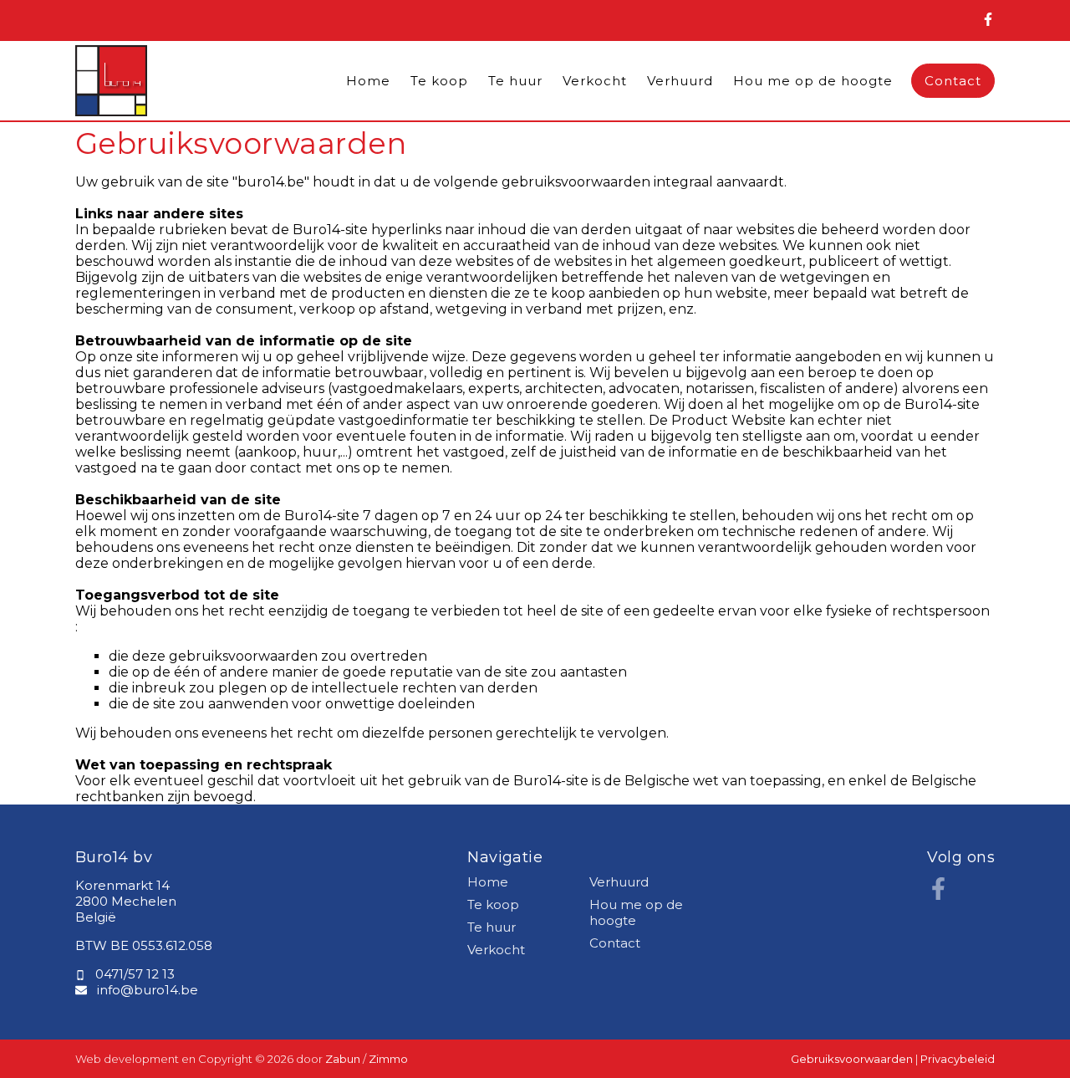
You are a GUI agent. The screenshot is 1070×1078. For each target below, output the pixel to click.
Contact (953, 81)
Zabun (342, 1058)
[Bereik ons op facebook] (938, 895)
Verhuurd (680, 81)
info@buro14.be (147, 990)
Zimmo (388, 1058)
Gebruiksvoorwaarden (853, 1058)
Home (368, 81)
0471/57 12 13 (135, 974)
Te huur (515, 81)
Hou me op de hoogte (813, 81)
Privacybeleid (957, 1058)
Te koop (439, 81)
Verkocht (595, 81)
